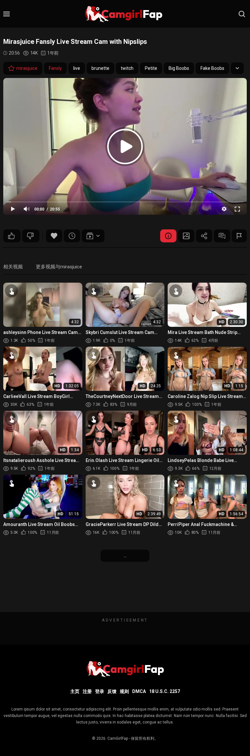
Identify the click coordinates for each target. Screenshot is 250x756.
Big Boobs (179, 68)
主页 (74, 691)
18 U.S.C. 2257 (164, 691)
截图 (186, 235)
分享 (204, 235)
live (76, 68)
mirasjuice (26, 68)
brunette (100, 68)
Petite (151, 68)
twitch (127, 68)
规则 (124, 691)
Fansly (55, 68)
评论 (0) (222, 235)
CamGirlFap (117, 738)
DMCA (139, 691)
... (125, 555)
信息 (168, 235)
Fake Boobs (212, 68)
